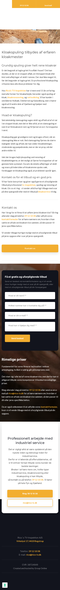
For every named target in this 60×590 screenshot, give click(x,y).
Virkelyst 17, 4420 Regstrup (30, 541)
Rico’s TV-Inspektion (16, 90)
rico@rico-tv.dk (16, 393)
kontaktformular (10, 219)
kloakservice (44, 191)
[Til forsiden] (30, 17)
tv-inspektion (29, 185)
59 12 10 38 (30, 216)
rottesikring (33, 97)
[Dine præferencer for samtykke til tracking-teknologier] (5, 585)
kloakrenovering (15, 97)
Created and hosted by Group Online (30, 568)
